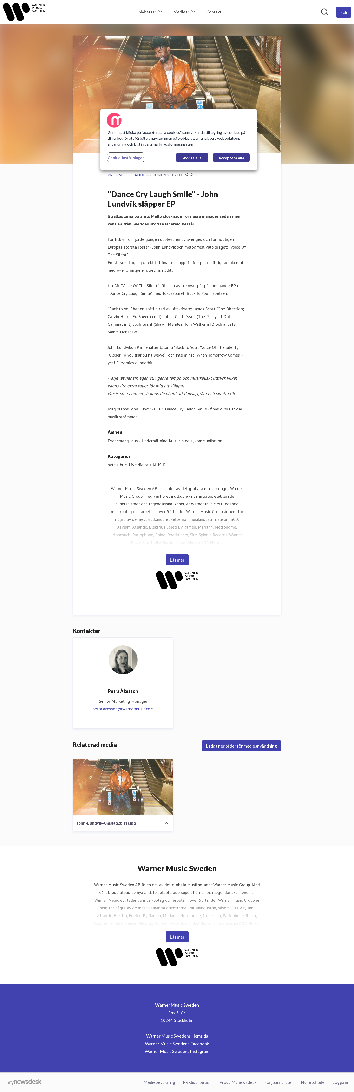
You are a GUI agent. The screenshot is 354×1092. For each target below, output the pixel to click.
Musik (135, 440)
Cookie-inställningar (126, 157)
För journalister (278, 1082)
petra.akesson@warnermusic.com (123, 709)
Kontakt (214, 11)
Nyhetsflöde (313, 1082)
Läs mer (177, 560)
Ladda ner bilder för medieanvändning (241, 745)
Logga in (340, 1082)
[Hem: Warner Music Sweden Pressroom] (24, 12)
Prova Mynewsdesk (237, 1082)
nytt (111, 465)
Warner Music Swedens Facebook (177, 1043)
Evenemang (118, 440)
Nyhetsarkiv (150, 11)
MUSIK (159, 465)
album (122, 465)
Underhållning (155, 440)
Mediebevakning (159, 1082)
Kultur (174, 440)
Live (133, 465)
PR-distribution (197, 1082)
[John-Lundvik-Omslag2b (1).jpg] (123, 787)
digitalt (144, 465)
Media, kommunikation (201, 440)
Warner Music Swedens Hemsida (177, 1036)
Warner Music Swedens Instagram (177, 1051)
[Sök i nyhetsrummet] (324, 12)
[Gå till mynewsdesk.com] (25, 1082)
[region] (178, 139)
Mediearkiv (184, 11)
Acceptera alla (231, 157)
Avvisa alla (192, 157)
